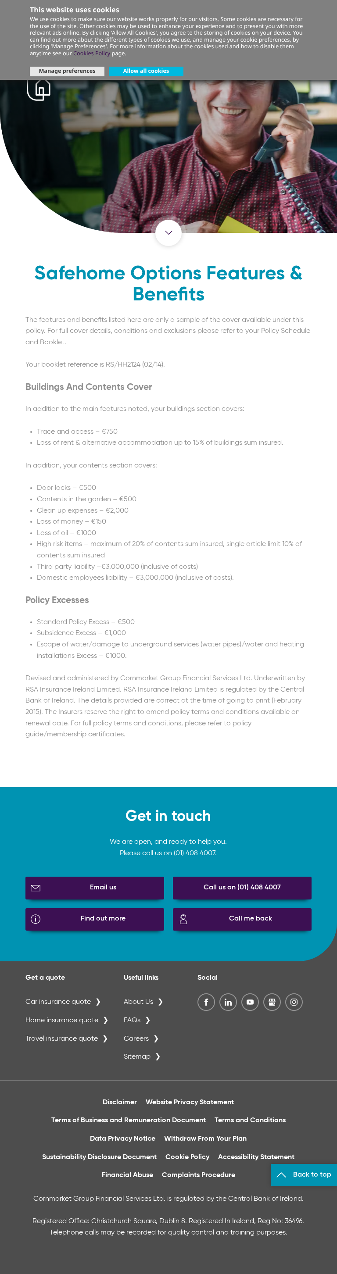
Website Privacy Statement (190, 1102)
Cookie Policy (187, 1157)
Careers (136, 1038)
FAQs (132, 1020)
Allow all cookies (146, 71)
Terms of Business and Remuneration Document (128, 1120)
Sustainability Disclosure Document (99, 1157)
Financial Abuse (127, 1175)
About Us (138, 1002)
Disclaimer (120, 1102)
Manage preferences (67, 71)
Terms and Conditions (250, 1120)
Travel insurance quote (61, 1038)
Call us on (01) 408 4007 (242, 887)
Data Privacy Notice (122, 1138)
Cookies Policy (91, 53)
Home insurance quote (61, 1020)
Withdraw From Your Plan (205, 1138)
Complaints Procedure (198, 1175)
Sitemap (137, 1056)
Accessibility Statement (256, 1157)
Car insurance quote (58, 1002)
